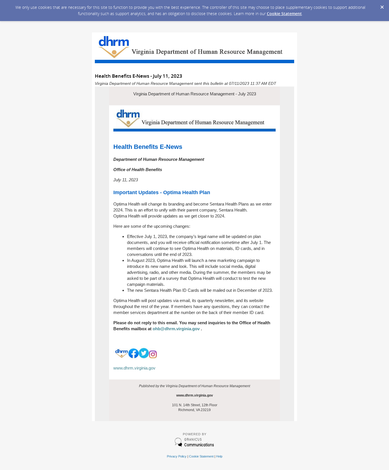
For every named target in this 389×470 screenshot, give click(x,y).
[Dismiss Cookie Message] (382, 5)
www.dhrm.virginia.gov (134, 368)
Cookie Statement (284, 13)
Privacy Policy (177, 456)
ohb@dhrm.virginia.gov (175, 328)
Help (219, 456)
